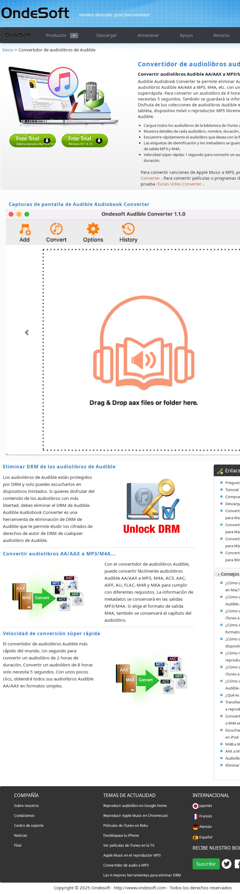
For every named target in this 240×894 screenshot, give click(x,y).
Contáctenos (24, 815)
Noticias (20, 835)
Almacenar (148, 35)
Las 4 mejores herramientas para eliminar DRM (142, 875)
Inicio (8, 50)
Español (205, 837)
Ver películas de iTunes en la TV (128, 845)
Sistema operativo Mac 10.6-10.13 (36, 144)
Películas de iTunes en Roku (125, 825)
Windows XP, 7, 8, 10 (80, 144)
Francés (205, 816)
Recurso (221, 35)
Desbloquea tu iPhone (121, 835)
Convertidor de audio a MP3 (126, 865)
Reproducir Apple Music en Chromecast (135, 815)
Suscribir (206, 864)
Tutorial (232, 489)
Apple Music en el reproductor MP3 (132, 855)
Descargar (106, 35)
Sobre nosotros (26, 805)
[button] (26, 332)
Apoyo (186, 35)
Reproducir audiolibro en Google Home (135, 805)
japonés (205, 805)
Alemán (205, 826)
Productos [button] (56, 35)
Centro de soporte (29, 825)
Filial (17, 845)
